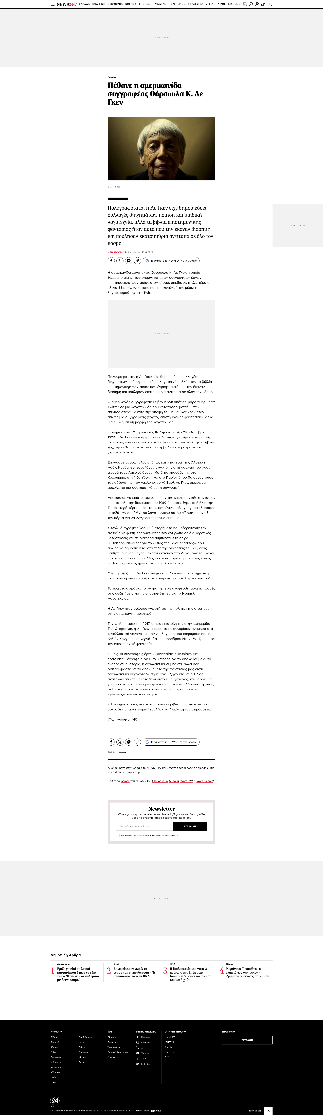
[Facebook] (111, 260)
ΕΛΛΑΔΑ (84, 4)
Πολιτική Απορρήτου (118, 1052)
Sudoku (174, 781)
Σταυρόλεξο (160, 781)
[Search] (270, 4)
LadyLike (169, 1052)
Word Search (204, 781)
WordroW (186, 781)
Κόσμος (112, 77)
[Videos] (251, 4)
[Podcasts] (257, 4)
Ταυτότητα (113, 1042)
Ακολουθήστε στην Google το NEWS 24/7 (134, 768)
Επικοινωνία (113, 1057)
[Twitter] (119, 260)
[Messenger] (128, 260)
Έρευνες (54, 1082)
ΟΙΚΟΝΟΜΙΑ (115, 4)
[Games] (263, 4)
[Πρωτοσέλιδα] (245, 4)
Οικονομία (55, 1057)
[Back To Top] (268, 1111)
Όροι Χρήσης (114, 1047)
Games (125, 781)
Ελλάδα (54, 1037)
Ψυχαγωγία (56, 1067)
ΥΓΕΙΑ (209, 4)
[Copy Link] (137, 260)
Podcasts (83, 1052)
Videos (82, 1057)
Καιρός (221, 4)
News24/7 (170, 1037)
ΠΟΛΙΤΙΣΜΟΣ (177, 4)
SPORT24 (169, 1042)
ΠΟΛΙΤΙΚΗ (98, 4)
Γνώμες (54, 1052)
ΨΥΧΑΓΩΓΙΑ (195, 4)
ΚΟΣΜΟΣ (131, 4)
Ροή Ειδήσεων (86, 1037)
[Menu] (52, 4)
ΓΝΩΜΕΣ (144, 4)
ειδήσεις (203, 768)
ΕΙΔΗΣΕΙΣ (234, 4)
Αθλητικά (55, 1072)
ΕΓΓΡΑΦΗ (247, 1040)
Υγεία (53, 1077)
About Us (112, 1037)
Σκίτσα (82, 1047)
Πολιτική (54, 1042)
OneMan (169, 1047)
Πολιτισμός (56, 1062)
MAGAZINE (159, 4)
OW (167, 1057)
